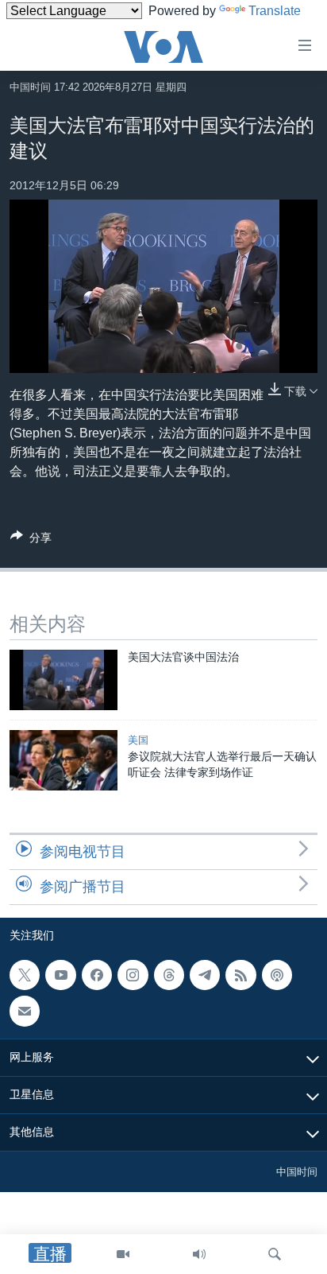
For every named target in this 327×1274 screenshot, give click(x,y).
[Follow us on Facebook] (97, 975)
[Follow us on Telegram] (205, 975)
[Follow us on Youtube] (60, 975)
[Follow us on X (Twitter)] (25, 975)
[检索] (274, 1254)
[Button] (31, 540)
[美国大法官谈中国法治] (63, 680)
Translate (274, 10)
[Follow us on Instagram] (132, 975)
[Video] (123, 1254)
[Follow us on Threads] (169, 975)
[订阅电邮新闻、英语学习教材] (25, 1011)
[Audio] (199, 1254)
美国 (138, 740)
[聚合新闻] (240, 975)
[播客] (277, 975)
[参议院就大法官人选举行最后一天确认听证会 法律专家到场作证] (63, 760)
